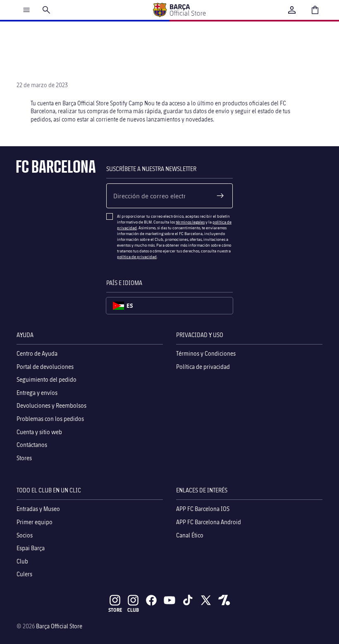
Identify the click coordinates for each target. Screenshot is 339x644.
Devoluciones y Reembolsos (51, 405)
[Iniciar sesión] (292, 10)
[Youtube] (169, 600)
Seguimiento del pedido (46, 379)
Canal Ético (189, 535)
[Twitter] (205, 600)
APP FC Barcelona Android (208, 521)
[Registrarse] (220, 195)
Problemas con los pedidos (50, 418)
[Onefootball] (224, 600)
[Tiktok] (187, 600)
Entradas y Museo (38, 509)
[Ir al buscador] (46, 10)
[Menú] (26, 10)
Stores (24, 457)
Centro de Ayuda (37, 353)
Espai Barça (31, 547)
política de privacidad (137, 256)
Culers (24, 574)
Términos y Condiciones (206, 353)
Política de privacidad (203, 366)
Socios (25, 535)
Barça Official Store (59, 626)
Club (22, 561)
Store (115, 610)
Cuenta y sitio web (39, 431)
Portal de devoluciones (45, 366)
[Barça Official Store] (179, 10)
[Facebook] (151, 600)
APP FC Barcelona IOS (202, 509)
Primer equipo (35, 521)
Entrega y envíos (37, 392)
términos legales (190, 221)
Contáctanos (32, 445)
